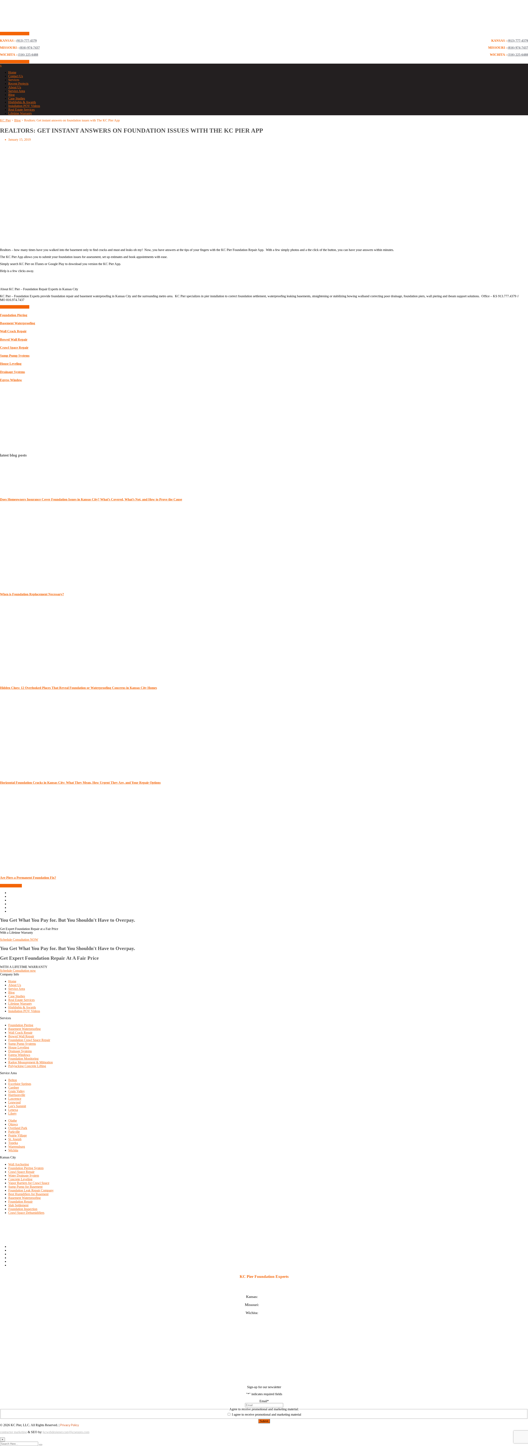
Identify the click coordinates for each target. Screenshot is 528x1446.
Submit (264, 1421)
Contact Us (15, 76)
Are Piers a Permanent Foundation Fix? (28, 877)
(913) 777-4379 (518, 40)
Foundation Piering (13, 315)
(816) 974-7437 (518, 47)
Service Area (16, 91)
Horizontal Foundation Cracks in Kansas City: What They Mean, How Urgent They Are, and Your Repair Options (80, 782)
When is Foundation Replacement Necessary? (32, 594)
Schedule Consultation (14, 33)
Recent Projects (18, 83)
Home (12, 72)
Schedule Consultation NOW (19, 939)
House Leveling (10, 363)
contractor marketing (13, 1432)
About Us (14, 87)
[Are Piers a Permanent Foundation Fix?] (51, 869)
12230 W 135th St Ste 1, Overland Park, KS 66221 (264, 1289)
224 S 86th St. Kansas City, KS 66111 (264, 1285)
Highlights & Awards (22, 102)
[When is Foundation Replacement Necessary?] (51, 586)
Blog (11, 94)
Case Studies (16, 98)
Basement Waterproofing (17, 323)
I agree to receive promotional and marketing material (266, 1414)
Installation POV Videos (24, 106)
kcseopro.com (80, 1432)
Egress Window (11, 380)
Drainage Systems (12, 372)
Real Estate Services (21, 109)
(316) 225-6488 (518, 54)
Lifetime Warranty (20, 113)
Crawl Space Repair (14, 347)
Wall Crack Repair (13, 331)
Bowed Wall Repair (13, 339)
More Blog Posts (11, 885)
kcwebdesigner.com (56, 1432)
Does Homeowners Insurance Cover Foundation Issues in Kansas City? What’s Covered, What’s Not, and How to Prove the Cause (91, 499)
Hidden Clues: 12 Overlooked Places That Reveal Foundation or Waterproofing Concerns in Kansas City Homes (78, 688)
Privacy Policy (69, 1425)
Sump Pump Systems (14, 355)
